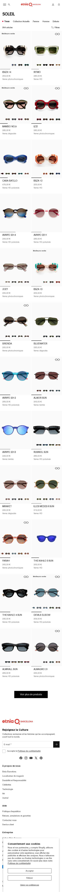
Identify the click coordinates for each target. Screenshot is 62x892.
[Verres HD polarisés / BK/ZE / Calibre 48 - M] (45, 119)
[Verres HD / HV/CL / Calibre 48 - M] (52, 119)
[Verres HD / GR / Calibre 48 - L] (39, 65)
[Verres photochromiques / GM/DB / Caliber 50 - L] (52, 499)
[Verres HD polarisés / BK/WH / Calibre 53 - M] (14, 336)
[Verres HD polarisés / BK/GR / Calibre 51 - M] (52, 662)
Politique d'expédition (11, 811)
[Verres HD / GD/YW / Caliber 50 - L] (39, 499)
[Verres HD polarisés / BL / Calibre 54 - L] (14, 662)
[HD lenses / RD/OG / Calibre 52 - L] (58, 282)
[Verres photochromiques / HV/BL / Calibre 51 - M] (20, 553)
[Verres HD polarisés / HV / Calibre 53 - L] (52, 445)
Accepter (30, 871)
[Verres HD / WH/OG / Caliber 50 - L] (45, 173)
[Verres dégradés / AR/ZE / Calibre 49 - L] (8, 119)
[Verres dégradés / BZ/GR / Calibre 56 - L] (45, 391)
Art (3, 793)
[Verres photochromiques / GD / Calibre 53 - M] (20, 282)
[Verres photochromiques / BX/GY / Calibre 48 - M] (39, 119)
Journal (5, 798)
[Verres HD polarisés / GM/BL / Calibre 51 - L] (45, 608)
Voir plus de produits (31, 694)
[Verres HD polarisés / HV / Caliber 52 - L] (14, 173)
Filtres (57, 27)
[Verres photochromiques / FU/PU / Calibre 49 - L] (20, 119)
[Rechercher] (9, 4)
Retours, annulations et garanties (16, 816)
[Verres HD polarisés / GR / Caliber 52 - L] (8, 173)
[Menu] (4, 4)
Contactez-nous (9, 820)
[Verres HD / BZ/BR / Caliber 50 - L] (45, 499)
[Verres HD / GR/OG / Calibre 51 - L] (52, 608)
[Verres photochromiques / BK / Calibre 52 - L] (52, 282)
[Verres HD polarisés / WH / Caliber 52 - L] (27, 173)
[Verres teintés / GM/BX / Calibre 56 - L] (39, 391)
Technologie (7, 789)
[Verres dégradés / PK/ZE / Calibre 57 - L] (8, 499)
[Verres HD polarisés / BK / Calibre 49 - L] (14, 119)
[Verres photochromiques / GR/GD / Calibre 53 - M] (20, 336)
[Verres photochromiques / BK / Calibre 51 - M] (45, 662)
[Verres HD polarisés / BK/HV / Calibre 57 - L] (14, 499)
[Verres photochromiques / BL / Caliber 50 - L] (58, 173)
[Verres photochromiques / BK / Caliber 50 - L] (52, 173)
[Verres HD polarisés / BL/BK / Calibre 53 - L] (45, 445)
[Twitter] (36, 758)
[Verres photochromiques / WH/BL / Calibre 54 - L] (14, 65)
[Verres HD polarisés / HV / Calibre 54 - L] (20, 662)
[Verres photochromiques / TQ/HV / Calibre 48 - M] (58, 119)
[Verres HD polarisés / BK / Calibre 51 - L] (39, 608)
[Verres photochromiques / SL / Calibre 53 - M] (8, 282)
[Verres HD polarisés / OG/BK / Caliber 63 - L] (58, 336)
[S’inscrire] (56, 744)
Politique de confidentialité (19, 863)
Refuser (29, 878)
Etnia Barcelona (9, 771)
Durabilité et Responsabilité (14, 780)
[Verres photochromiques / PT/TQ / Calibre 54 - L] (27, 65)
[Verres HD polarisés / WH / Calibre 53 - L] (58, 445)
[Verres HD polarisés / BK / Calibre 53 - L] (39, 445)
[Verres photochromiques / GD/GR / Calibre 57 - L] (20, 499)
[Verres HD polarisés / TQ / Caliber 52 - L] (20, 173)
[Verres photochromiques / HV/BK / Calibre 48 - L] (52, 65)
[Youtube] (31, 758)
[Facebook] (21, 758)
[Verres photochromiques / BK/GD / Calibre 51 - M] (8, 553)
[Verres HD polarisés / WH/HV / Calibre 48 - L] (58, 65)
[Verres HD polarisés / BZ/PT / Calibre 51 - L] (32, 608)
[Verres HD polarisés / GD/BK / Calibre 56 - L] (52, 391)
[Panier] (59, 4)
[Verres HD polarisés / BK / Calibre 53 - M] (14, 282)
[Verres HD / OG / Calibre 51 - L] (27, 553)
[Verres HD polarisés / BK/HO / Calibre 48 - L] (45, 65)
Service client (8, 824)
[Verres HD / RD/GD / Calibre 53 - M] (27, 282)
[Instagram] (26, 758)
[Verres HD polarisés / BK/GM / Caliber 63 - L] (45, 336)
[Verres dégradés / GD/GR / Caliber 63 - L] (52, 336)
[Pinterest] (41, 758)
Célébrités (6, 785)
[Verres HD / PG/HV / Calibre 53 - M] (27, 336)
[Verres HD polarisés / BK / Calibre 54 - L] (8, 662)
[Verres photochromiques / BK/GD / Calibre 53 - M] (8, 336)
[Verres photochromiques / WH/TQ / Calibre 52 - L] (45, 282)
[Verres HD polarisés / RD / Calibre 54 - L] (27, 662)
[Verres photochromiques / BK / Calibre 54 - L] (20, 65)
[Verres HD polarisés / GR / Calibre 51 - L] (14, 553)
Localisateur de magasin (13, 776)
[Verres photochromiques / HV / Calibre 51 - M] (58, 662)
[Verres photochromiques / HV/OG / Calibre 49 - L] (27, 119)
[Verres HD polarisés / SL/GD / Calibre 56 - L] (58, 391)
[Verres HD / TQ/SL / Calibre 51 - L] (58, 608)
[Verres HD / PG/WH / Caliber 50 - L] (58, 499)
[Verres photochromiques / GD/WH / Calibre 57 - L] (27, 499)
